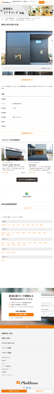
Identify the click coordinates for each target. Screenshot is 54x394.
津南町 (19, 244)
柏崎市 (13, 242)
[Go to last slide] (1, 11)
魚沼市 (40, 242)
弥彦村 (39, 232)
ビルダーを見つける (8, 343)
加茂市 (24, 242)
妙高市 (14, 252)
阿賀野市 (24, 232)
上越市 (2, 252)
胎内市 (29, 232)
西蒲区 (41, 225)
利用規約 (4, 372)
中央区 (18, 225)
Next (51, 49)
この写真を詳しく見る (45, 68)
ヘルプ (3, 363)
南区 (33, 225)
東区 (13, 225)
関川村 (2, 234)
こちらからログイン (28, 317)
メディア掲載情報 (6, 366)
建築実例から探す (7, 333)
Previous (3, 49)
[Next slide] (53, 11)
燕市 (13, 232)
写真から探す (6, 338)
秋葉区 (28, 225)
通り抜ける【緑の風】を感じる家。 (12, 165)
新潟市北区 (19, 103)
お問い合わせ (5, 369)
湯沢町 (14, 244)
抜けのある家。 (33, 165)
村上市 (8, 232)
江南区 (23, 225)
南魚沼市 (46, 242)
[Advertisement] (27, 275)
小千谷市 (19, 242)
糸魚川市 (8, 252)
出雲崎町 (8, 244)
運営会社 (4, 360)
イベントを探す (7, 348)
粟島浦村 (8, 234)
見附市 (35, 242)
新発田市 (3, 232)
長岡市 (2, 242)
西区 (37, 225)
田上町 (2, 244)
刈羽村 (24, 244)
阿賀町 (44, 232)
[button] (27, 217)
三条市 (7, 242)
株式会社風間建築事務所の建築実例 (23, 18)
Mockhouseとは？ (6, 357)
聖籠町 (34, 232)
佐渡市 (2, 260)
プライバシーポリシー (7, 375)
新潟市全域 (3, 225)
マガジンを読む (7, 352)
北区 (9, 225)
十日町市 (30, 242)
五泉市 (18, 232)
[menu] (51, 2)
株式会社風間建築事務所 (10, 18)
